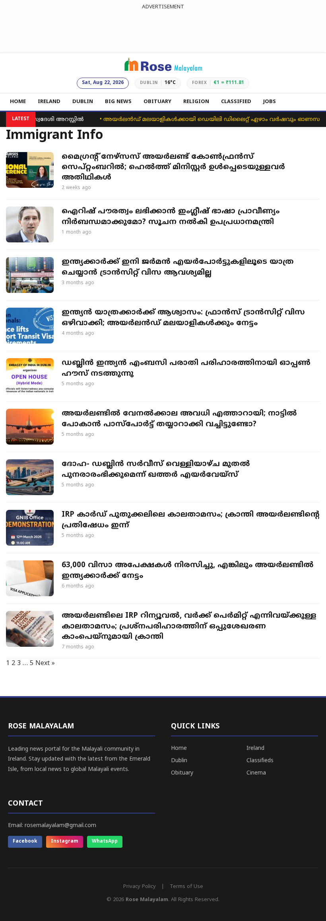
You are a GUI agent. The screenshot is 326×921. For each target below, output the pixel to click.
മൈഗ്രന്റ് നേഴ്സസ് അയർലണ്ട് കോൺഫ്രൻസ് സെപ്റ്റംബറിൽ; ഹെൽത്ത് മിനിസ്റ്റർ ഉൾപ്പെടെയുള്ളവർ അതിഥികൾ (173, 167)
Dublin (179, 760)
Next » (45, 663)
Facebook (25, 842)
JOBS (269, 102)
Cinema (256, 773)
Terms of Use (186, 887)
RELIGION (196, 102)
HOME (18, 102)
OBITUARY (157, 102)
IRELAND (49, 102)
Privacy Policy (139, 887)
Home (179, 748)
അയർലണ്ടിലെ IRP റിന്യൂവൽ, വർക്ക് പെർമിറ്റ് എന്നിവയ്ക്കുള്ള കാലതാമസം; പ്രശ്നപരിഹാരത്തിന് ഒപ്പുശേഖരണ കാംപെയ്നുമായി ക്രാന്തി (189, 626)
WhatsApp (105, 842)
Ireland (255, 748)
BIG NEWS (118, 102)
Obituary (182, 773)
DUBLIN (82, 102)
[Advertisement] (163, 29)
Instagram (64, 842)
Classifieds (260, 760)
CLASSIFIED (236, 102)
